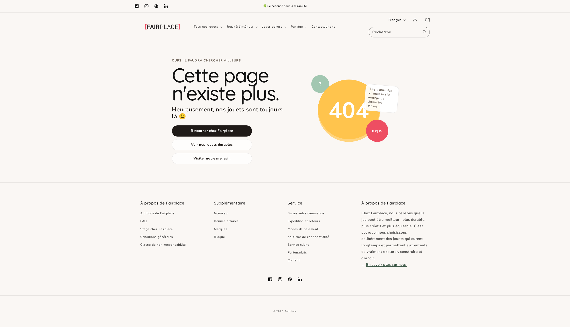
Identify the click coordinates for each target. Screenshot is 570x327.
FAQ (143, 221)
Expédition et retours (304, 221)
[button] (207, 26)
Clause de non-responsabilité (163, 245)
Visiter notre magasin (212, 158)
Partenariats (297, 252)
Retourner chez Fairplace (212, 130)
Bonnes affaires (226, 221)
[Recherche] (425, 32)
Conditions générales (156, 237)
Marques (220, 229)
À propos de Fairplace (157, 213)
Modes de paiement (303, 229)
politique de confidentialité (308, 237)
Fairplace (291, 311)
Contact (294, 260)
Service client (298, 245)
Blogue (219, 237)
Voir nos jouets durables (212, 144)
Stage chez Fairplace (156, 229)
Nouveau (221, 213)
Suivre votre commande (306, 213)
